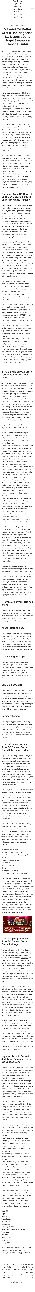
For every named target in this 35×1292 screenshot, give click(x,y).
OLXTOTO (18, 1282)
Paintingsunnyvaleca (17, 2)
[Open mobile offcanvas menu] (32, 9)
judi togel (24, 958)
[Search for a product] (2, 9)
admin (23, 25)
